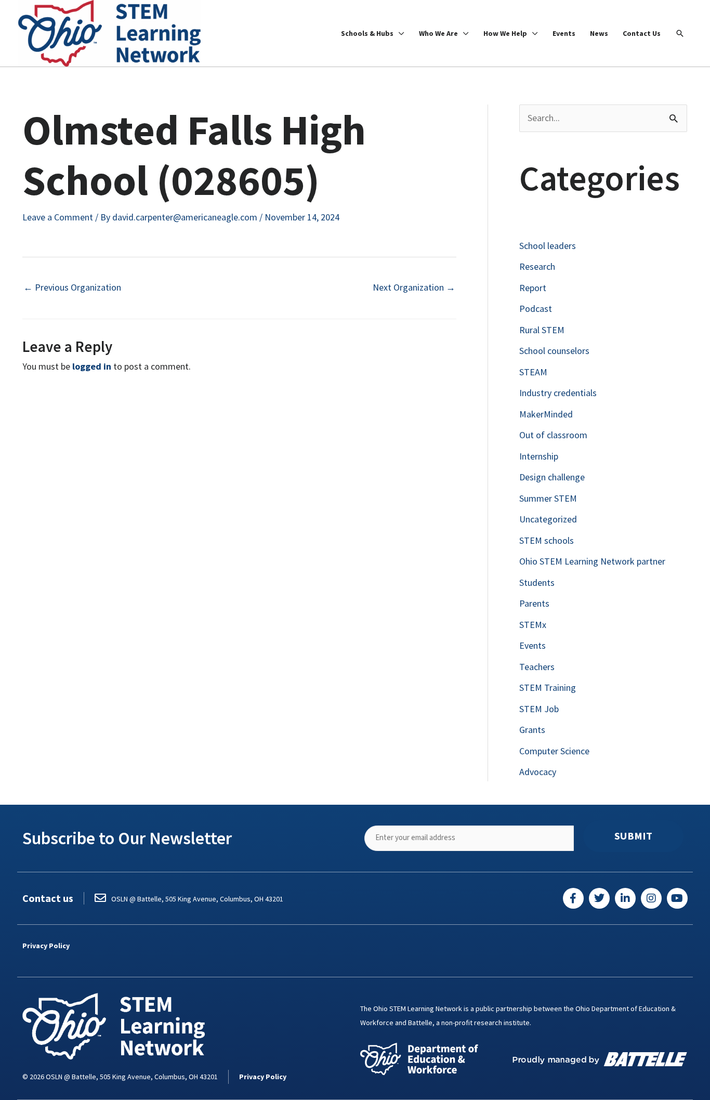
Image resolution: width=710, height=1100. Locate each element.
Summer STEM (548, 498)
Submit (633, 836)
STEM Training (547, 687)
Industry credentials (558, 393)
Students (537, 582)
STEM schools (546, 540)
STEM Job (539, 709)
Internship (538, 456)
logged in (91, 366)
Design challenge (552, 477)
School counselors (554, 351)
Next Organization (414, 287)
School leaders (547, 246)
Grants (532, 730)
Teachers (537, 667)
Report (532, 288)
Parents (534, 603)
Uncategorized (548, 519)
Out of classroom (553, 435)
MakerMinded (546, 414)
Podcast (535, 309)
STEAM (533, 372)
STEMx (532, 625)
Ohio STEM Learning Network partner (592, 561)
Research (537, 266)
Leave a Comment (57, 217)
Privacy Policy (46, 945)
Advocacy (537, 772)
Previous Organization (72, 287)
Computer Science (554, 751)
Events (532, 645)
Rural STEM (541, 330)
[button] (680, 33)
